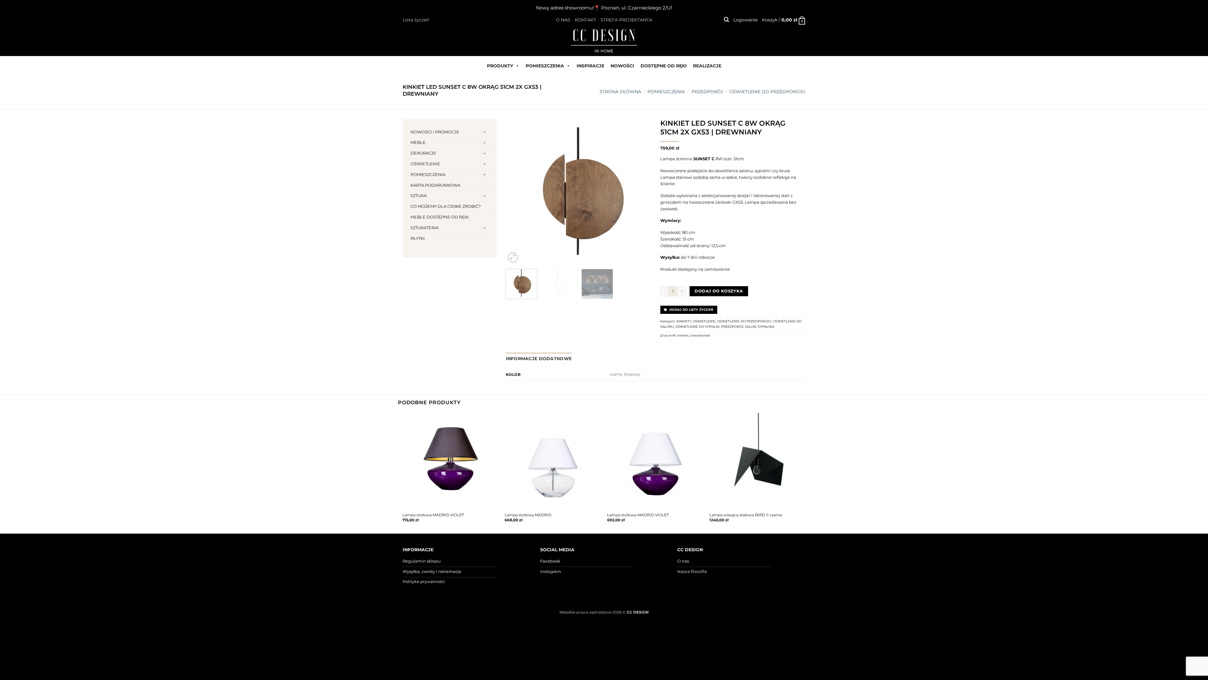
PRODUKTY (500, 66)
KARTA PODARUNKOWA (435, 185)
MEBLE (418, 142)
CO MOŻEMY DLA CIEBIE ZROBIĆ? (446, 206)
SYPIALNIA (766, 327)
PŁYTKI (418, 238)
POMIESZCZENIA (545, 66)
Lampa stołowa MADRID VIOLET (433, 515)
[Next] (640, 191)
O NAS (563, 20)
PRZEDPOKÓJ (707, 91)
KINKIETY (683, 321)
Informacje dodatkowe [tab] (539, 358)
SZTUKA (419, 195)
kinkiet (683, 335)
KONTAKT (585, 20)
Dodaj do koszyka (719, 291)
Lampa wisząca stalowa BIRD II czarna (745, 515)
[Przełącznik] (485, 132)
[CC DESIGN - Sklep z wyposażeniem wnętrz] (604, 40)
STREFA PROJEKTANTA (626, 20)
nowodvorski (700, 335)
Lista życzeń (416, 20)
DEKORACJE (423, 153)
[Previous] (516, 191)
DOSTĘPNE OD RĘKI (663, 66)
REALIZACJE (707, 66)
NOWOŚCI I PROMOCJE (435, 131)
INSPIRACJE (590, 66)
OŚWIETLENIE (425, 163)
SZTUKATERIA (425, 227)
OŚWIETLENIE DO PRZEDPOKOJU (767, 91)
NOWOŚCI (622, 66)
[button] (726, 19)
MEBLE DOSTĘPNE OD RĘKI (440, 216)
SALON (750, 327)
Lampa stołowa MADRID (528, 515)
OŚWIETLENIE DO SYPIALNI (697, 327)
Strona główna (620, 91)
